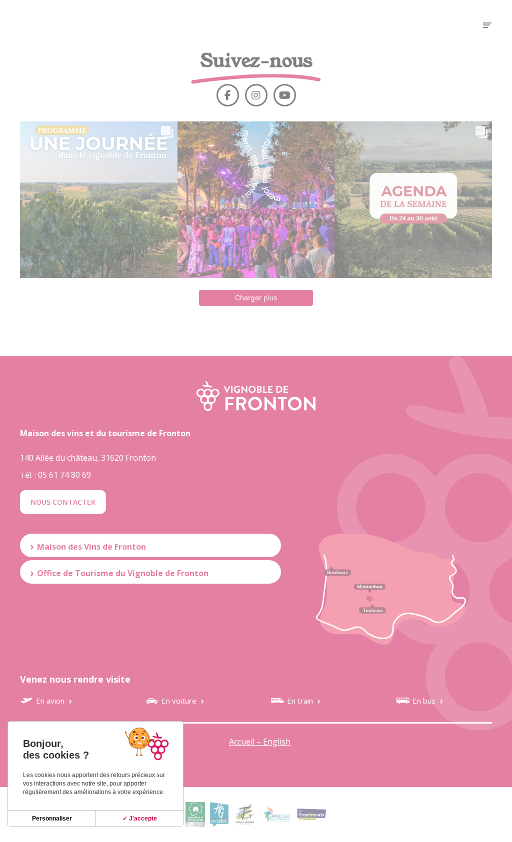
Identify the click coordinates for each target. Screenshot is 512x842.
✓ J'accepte (139, 818)
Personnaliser (52, 818)
